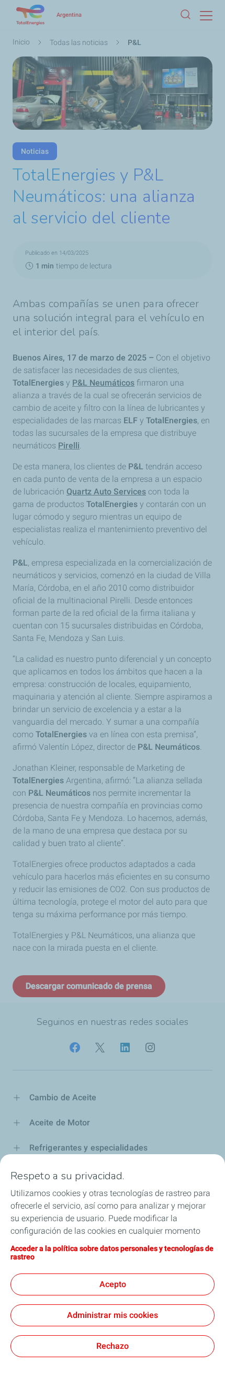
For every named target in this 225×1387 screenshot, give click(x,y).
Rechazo (112, 1346)
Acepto (112, 1284)
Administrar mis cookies (112, 1315)
